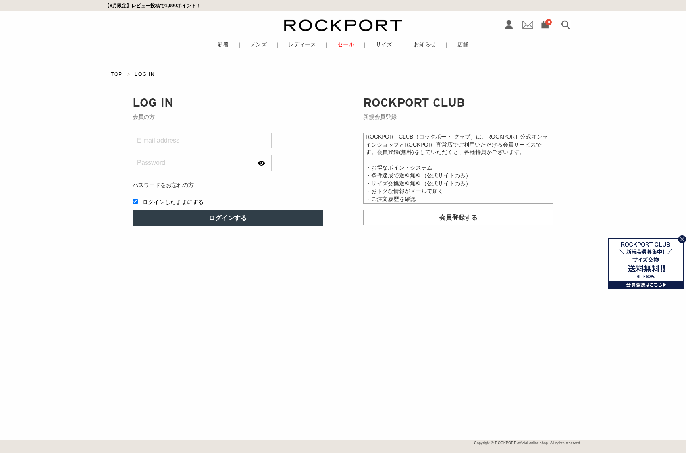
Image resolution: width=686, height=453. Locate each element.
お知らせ (425, 45)
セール (345, 45)
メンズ (258, 45)
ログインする (228, 218)
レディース (302, 45)
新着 (223, 45)
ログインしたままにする (173, 202)
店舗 (462, 45)
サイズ (384, 45)
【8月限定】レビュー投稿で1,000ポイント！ (153, 5)
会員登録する (458, 217)
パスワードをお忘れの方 (163, 185)
